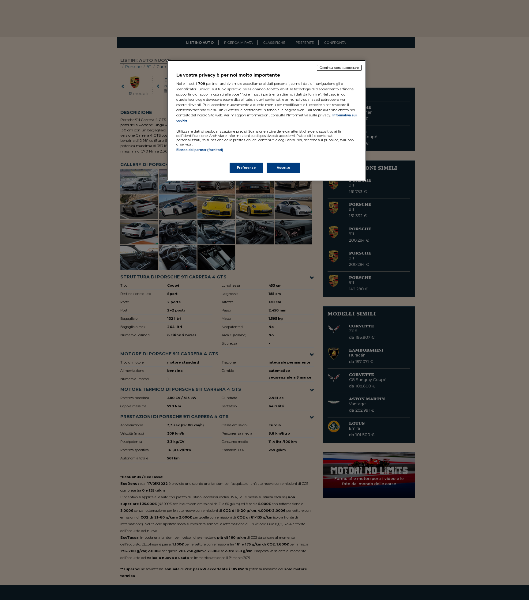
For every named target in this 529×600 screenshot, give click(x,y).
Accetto (284, 167)
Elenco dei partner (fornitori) (199, 150)
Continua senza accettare (339, 68)
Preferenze (246, 167)
